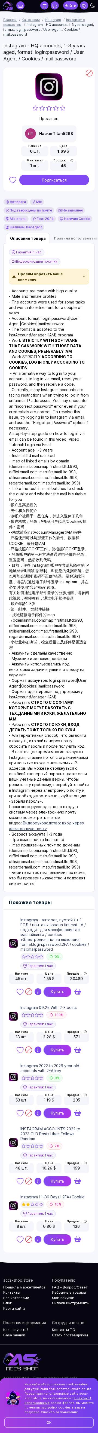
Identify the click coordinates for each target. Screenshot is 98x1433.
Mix (38, 202)
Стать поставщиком (70, 1335)
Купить (57, 991)
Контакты (11, 1292)
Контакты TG (63, 1329)
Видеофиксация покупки (36, 261)
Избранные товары (69, 1292)
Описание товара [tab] (28, 238)
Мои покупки (63, 1298)
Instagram (53, 20)
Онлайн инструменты (71, 1303)
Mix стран (17, 219)
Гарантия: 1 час (28, 252)
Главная (10, 20)
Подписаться (54, 180)
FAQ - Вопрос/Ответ (70, 1287)
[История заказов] (55, 5)
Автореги (17, 202)
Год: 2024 (45, 219)
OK (49, 1422)
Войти (70, 5)
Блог (7, 1303)
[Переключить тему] (92, 5)
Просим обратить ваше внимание (40, 276)
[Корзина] (44, 5)
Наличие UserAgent (25, 227)
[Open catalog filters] (20, 5)
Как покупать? (15, 1329)
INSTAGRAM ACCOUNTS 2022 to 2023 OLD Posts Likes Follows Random (50, 1134)
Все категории (16, 1298)
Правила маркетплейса (24, 1287)
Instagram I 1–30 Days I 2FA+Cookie (52, 1197)
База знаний (14, 1335)
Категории (31, 20)
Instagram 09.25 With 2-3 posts (48, 1007)
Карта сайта (14, 1308)
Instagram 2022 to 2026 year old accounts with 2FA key (49, 1068)
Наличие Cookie (76, 219)
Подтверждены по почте (30, 210)
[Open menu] (84, 5)
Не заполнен (72, 210)
